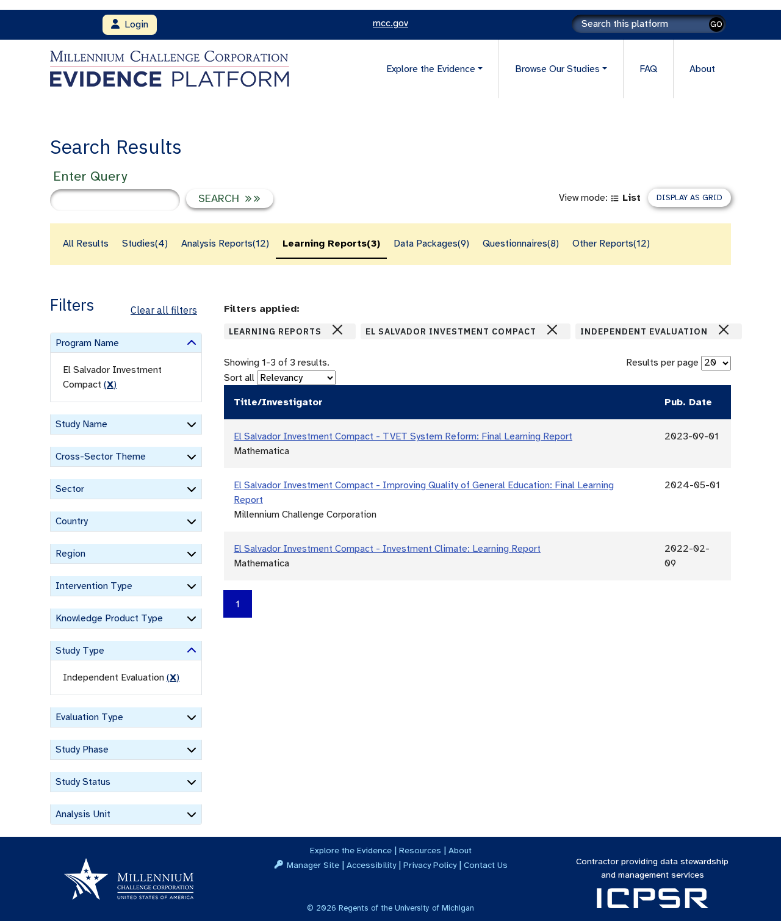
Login (134, 24)
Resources (420, 850)
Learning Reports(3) (331, 243)
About (702, 69)
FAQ (648, 69)
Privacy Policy (429, 864)
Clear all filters (164, 310)
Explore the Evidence (351, 850)
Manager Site (313, 864)
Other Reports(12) (611, 243)
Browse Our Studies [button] (557, 69)
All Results (86, 243)
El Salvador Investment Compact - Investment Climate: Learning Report (387, 549)
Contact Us (486, 864)
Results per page (662, 362)
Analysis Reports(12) (225, 243)
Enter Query (90, 176)
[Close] (337, 329)
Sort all (239, 378)
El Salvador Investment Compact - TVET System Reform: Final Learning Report (403, 436)
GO (716, 24)
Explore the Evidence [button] (430, 69)
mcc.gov (390, 23)
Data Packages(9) (431, 243)
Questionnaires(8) (521, 243)
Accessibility (371, 864)
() (110, 384)
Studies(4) (145, 243)
